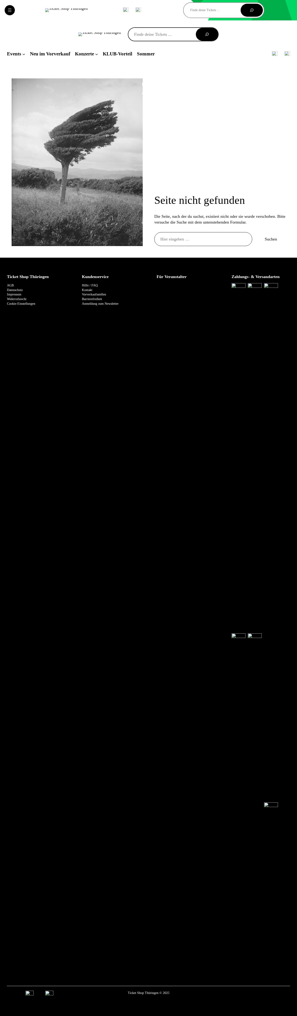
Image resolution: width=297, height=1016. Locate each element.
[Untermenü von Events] (23, 53)
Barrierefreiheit (92, 299)
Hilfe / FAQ (90, 285)
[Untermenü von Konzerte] (96, 53)
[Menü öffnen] (10, 10)
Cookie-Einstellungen (21, 303)
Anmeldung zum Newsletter (100, 303)
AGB (10, 285)
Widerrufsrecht (16, 299)
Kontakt (87, 290)
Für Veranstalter (172, 276)
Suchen (271, 239)
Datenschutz (15, 290)
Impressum (14, 294)
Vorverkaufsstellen (94, 294)
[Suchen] (252, 10)
